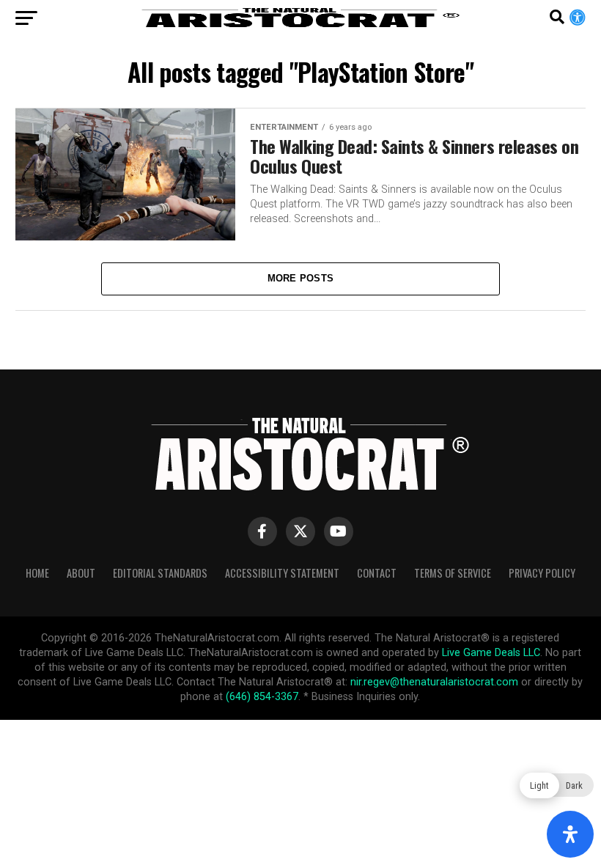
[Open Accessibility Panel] (570, 834)
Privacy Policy (542, 573)
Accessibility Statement (282, 573)
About (81, 573)
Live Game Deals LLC (491, 653)
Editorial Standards (160, 573)
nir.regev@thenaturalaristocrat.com (434, 682)
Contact (377, 573)
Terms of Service (452, 573)
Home (37, 573)
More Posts (301, 278)
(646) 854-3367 (262, 697)
